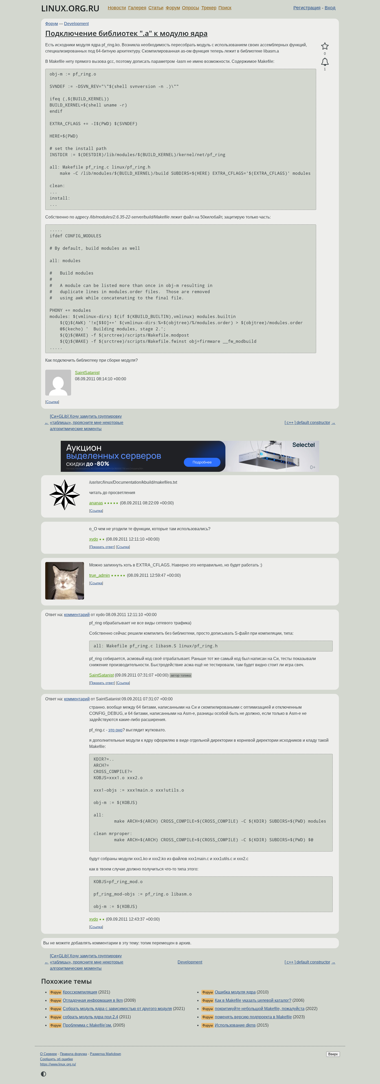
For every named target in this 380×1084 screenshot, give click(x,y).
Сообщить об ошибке (56, 1059)
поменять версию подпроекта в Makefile (253, 1017)
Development (76, 23)
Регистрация (307, 7)
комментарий (77, 614)
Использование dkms (235, 1025)
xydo (93, 539)
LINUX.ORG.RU (70, 8)
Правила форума (73, 1054)
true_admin (99, 575)
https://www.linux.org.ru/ (58, 1064)
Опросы (190, 7)
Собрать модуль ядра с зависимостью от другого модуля (117, 1008)
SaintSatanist (87, 372)
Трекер (208, 7)
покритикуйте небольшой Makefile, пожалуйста (260, 1008)
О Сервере (48, 1054)
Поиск (224, 7)
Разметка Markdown (105, 1054)
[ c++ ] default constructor (307, 422)
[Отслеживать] (325, 62)
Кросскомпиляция (80, 992)
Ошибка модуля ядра (235, 992)
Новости (117, 7)
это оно (115, 730)
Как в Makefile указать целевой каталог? (253, 1000)
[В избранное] (325, 46)
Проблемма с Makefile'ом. (87, 1025)
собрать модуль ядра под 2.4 (90, 1017)
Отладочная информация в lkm (93, 1000)
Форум (173, 7)
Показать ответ (102, 547)
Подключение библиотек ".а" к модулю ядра (126, 33)
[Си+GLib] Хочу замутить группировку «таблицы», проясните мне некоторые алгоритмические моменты (86, 422)
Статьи (155, 7)
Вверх (333, 1054)
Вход (330, 7)
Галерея (137, 7)
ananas (96, 503)
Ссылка (52, 402)
